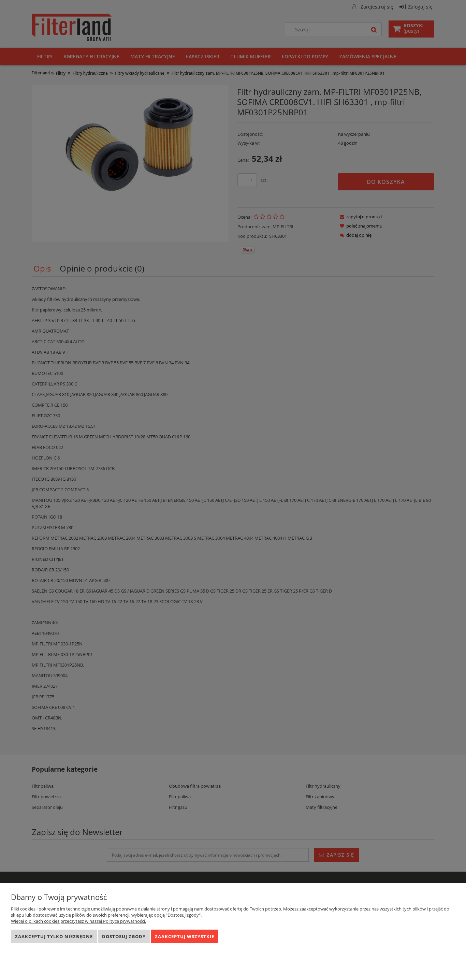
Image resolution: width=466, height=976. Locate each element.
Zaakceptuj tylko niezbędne (54, 936)
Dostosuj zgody (124, 936)
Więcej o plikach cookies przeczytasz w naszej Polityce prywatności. (78, 921)
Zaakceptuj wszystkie (184, 936)
